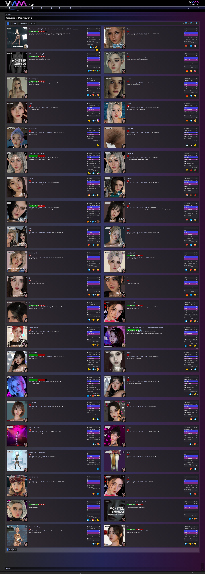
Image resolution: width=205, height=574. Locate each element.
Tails (128, 452)
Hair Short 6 (131, 253)
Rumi (128, 402)
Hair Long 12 (33, 79)
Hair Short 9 (33, 128)
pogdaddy (130, 331)
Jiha (128, 377)
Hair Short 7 (33, 253)
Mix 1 (128, 527)
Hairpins (32, 303)
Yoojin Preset (33, 328)
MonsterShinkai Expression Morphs (138, 502)
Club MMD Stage (34, 427)
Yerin (31, 178)
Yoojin (129, 352)
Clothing (49, 307)
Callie (129, 228)
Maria (129, 278)
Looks (145, 33)
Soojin (129, 104)
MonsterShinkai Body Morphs (38, 54)
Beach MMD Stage (35, 527)
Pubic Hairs (130, 128)
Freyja (31, 203)
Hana (129, 427)
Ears (30, 228)
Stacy (128, 29)
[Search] (198, 8)
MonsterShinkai (131, 33)
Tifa (30, 104)
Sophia (31, 502)
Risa (128, 203)
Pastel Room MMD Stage (37, 452)
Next (14, 23)
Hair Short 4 (131, 303)
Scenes (48, 33)
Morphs (49, 58)
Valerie (129, 79)
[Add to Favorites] (26, 29)
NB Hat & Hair (33, 477)
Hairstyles (48, 83)
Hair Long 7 (33, 352)
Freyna (129, 178)
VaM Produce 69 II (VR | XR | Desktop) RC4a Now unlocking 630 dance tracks (53, 29)
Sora (128, 54)
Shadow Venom (33, 33)
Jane (30, 278)
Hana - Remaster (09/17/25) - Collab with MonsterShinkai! (145, 328)
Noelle (31, 377)
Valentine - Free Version (37, 153)
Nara (128, 477)
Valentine (130, 153)
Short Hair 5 (33, 402)
